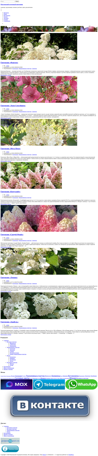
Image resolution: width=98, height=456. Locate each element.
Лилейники (13, 359)
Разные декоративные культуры (18, 354)
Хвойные (48, 378)
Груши (11, 365)
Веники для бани (8, 369)
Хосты (11, 361)
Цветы (8, 355)
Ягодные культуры (12, 341)
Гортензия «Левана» (9, 277)
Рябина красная (12, 378)
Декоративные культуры (25, 68)
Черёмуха (55, 378)
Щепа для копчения (9, 368)
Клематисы (13, 357)
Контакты (6, 12)
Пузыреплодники (14, 352)
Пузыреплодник (6, 378)
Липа (1, 378)
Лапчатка (12, 350)
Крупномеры (7, 366)
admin (7, 65)
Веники (13, 376)
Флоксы (43, 378)
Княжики (12, 358)
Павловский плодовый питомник (12, 4)
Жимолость (13, 343)
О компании (7, 21)
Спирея (12, 351)
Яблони (12, 363)
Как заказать (7, 15)
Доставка (6, 18)
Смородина (13, 344)
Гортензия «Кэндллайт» (10, 192)
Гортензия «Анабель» (10, 322)
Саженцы (34, 68)
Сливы (31, 378)
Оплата (6, 16)
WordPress (71, 454)
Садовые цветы (22, 378)
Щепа (59, 378)
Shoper (44, 454)
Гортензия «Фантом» (9, 63)
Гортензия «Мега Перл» (11, 149)
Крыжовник (13, 346)
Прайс (5, 14)
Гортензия (15, 68)
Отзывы (6, 19)
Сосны (39, 378)
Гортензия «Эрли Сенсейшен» (13, 106)
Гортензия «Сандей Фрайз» (12, 234)
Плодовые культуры (12, 362)
